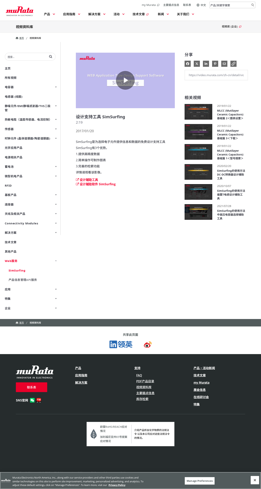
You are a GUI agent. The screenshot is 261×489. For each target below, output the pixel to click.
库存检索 (142, 398)
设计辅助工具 (89, 180)
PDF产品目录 (145, 381)
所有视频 (11, 78)
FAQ (139, 375)
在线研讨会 (201, 397)
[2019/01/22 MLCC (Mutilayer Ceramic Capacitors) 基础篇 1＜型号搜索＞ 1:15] (198, 160)
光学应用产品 (13, 148)
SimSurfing (17, 270)
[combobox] (232, 5)
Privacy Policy (117, 485)
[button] (48, 15)
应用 (8, 289)
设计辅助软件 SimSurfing (98, 184)
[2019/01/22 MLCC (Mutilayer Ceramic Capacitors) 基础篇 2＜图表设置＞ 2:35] (198, 120)
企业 (8, 308)
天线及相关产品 (15, 214)
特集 (8, 298)
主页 (8, 68)
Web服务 (11, 261)
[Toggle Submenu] (56, 86)
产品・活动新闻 (204, 368)
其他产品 (11, 251)
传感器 (9, 129)
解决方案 (11, 232)
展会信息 (200, 389)
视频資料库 (24, 26)
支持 (137, 368)
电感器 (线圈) (13, 96)
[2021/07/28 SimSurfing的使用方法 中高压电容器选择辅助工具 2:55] (198, 220)
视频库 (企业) (229, 26)
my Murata (149, 5)
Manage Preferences (200, 480)
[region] (130, 480)
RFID (8, 185)
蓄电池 (9, 166)
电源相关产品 (13, 157)
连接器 (9, 204)
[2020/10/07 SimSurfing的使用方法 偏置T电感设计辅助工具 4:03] (198, 200)
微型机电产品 (13, 176)
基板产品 (11, 195)
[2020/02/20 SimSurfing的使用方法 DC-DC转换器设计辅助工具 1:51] (198, 180)
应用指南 (81, 375)
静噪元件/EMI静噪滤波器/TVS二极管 (28, 108)
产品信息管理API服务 (23, 280)
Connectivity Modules (21, 223)
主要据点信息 (171, 5)
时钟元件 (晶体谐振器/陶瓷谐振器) (27, 138)
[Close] (255, 480)
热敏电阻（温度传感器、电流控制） (28, 119)
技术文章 (11, 242)
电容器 (9, 87)
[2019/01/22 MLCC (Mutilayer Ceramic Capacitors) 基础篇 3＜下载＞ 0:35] (198, 140)
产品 (78, 368)
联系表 (187, 5)
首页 (21, 38)
